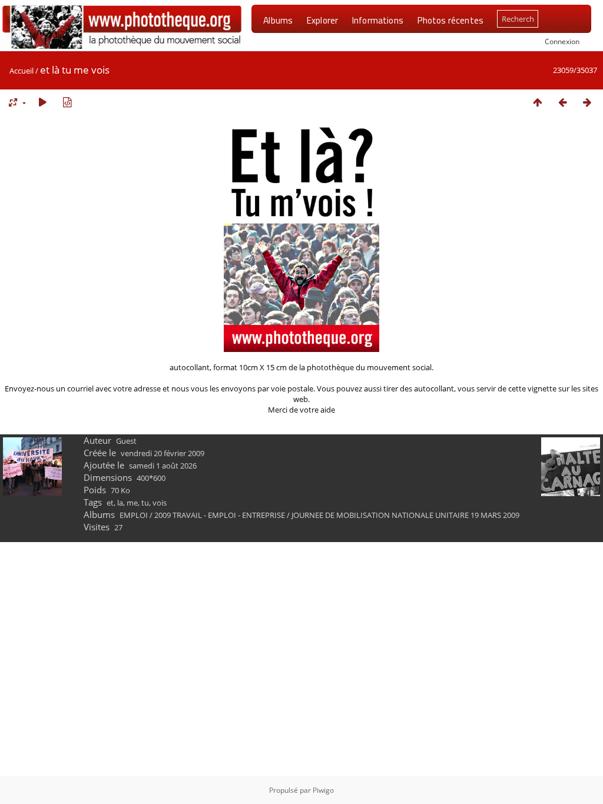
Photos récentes (450, 20)
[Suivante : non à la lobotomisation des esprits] (587, 102)
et (110, 502)
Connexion (562, 41)
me (132, 502)
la (120, 502)
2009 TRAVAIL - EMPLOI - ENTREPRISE (219, 515)
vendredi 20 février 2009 (162, 453)
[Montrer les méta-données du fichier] (67, 102)
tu (145, 502)
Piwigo (323, 790)
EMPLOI (134, 515)
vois (160, 502)
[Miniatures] (537, 102)
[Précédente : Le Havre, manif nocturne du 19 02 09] (562, 102)
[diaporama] (42, 102)
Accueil (21, 70)
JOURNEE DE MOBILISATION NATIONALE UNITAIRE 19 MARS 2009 (405, 515)
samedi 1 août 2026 (163, 465)
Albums (278, 20)
